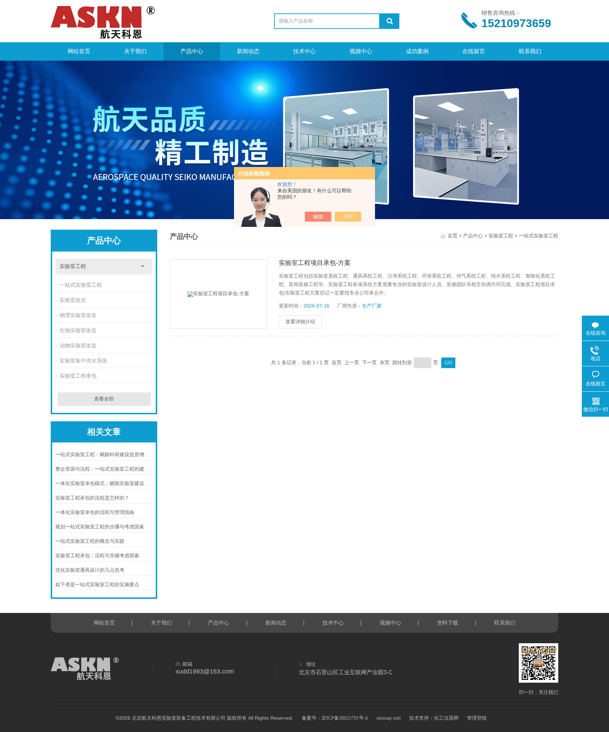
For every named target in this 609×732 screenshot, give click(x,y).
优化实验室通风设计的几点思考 (89, 570)
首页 (452, 235)
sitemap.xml (388, 718)
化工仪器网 (446, 718)
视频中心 (361, 51)
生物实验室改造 (78, 330)
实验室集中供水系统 (83, 361)
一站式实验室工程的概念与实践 (89, 541)
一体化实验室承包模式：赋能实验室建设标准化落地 (104, 483)
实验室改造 (73, 300)
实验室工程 (73, 266)
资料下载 (447, 623)
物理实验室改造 (78, 315)
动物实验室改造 (78, 345)
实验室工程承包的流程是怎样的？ (92, 498)
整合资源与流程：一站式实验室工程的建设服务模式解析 (104, 469)
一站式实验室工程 (81, 285)
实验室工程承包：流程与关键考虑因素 (97, 555)
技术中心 (304, 51)
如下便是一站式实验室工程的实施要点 (97, 584)
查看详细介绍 (300, 321)
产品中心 (191, 51)
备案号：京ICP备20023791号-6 (335, 718)
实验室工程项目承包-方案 (315, 262)
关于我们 (135, 51)
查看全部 (104, 399)
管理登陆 (477, 718)
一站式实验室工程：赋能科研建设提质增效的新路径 (104, 454)
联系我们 (530, 51)
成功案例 (417, 51)
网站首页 (79, 51)
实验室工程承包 (78, 376)
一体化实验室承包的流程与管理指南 (94, 512)
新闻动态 (248, 51)
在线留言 (473, 51)
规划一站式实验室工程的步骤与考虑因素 (99, 526)
